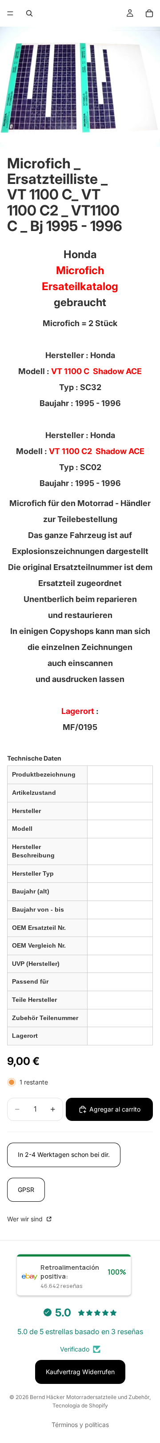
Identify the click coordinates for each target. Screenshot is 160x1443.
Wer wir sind (25, 1219)
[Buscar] (29, 13)
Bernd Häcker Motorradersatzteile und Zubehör (89, 1397)
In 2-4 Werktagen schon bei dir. (64, 1154)
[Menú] (10, 13)
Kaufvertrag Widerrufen (80, 1371)
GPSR (26, 1189)
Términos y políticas (80, 1424)
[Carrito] (149, 13)
